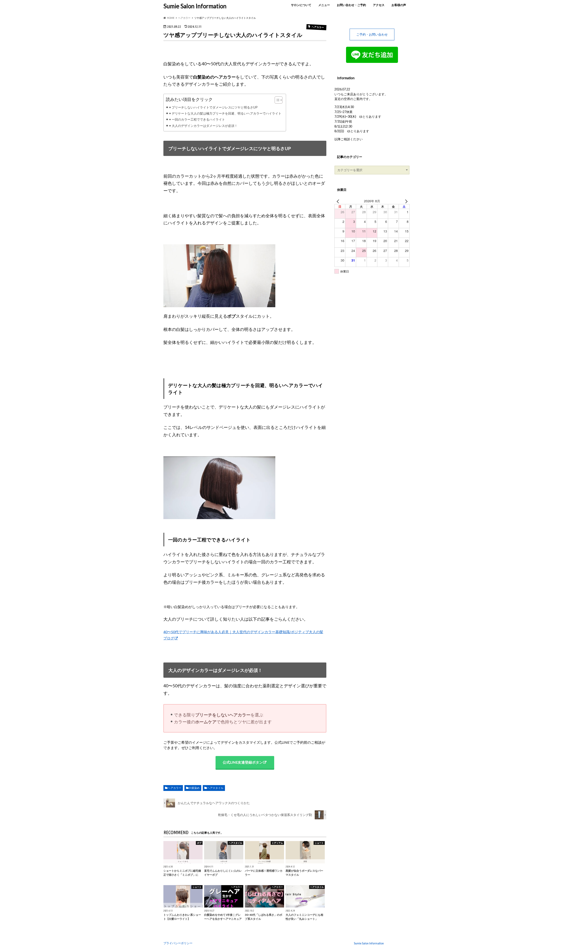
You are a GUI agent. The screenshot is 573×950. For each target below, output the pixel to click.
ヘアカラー (174, 788)
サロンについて (301, 5)
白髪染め (194, 788)
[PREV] (338, 200)
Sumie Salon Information (195, 6)
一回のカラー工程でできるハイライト (198, 119)
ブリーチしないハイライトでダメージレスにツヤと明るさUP (215, 107)
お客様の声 (398, 5)
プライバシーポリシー (177, 943)
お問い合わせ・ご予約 (351, 5)
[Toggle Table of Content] (276, 100)
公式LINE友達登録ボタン (243, 762)
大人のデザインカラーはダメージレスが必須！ (204, 126)
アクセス (379, 5)
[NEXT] (405, 200)
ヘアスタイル (215, 788)
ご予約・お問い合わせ (372, 34)
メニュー (324, 5)
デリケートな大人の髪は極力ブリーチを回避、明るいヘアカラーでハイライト (226, 113)
